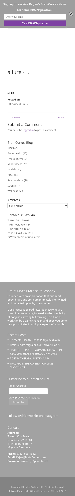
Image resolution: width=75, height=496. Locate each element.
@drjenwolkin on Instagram (38, 416)
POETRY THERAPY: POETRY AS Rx (29, 358)
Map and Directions (19, 447)
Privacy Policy (16, 491)
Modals (12, 169)
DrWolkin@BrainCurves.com (24, 237)
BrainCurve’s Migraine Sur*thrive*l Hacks (34, 344)
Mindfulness (15, 164)
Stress (11, 185)
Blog (10, 148)
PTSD (10, 174)
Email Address (17, 385)
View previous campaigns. (24, 397)
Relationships (15, 180)
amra (63, 117)
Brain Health (15, 153)
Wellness (13, 191)
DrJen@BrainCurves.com (31, 457)
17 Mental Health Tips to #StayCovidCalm (35, 340)
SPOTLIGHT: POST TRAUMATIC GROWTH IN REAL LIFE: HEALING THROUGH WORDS (36, 351)
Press (25, 73)
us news (14, 117)
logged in (28, 130)
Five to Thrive (15, 158)
